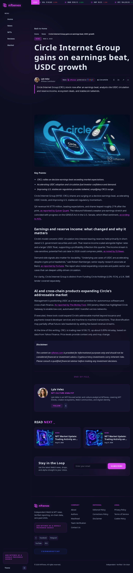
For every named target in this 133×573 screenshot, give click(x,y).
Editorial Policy (99, 510)
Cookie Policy (120, 518)
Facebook (43, 538)
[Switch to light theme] (24, 568)
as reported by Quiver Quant (54, 210)
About (73, 510)
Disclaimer (97, 518)
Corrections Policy (100, 514)
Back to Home (40, 28)
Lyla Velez (45, 79)
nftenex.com (57, 352)
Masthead (75, 518)
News (44, 34)
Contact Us (75, 527)
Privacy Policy (120, 510)
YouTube (38, 543)
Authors (74, 514)
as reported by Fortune (52, 265)
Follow (57, 406)
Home (36, 34)
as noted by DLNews (113, 251)
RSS (46, 543)
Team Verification (78, 523)
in (118, 79)
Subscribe (116, 466)
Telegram (53, 538)
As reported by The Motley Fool (70, 304)
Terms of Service (121, 514)
